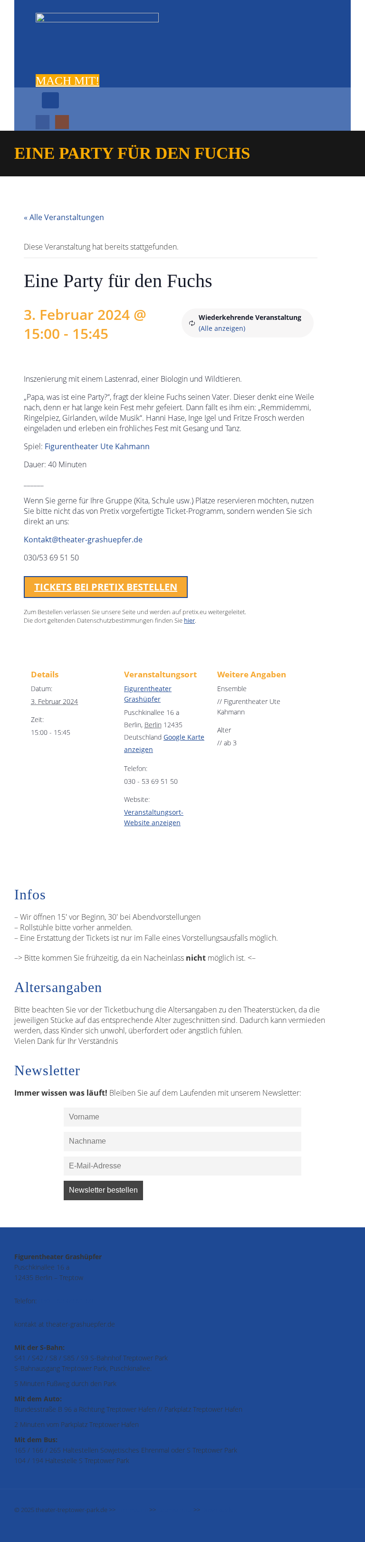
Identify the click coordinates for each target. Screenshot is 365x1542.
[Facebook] (42, 122)
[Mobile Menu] (50, 100)
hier (189, 620)
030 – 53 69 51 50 (65, 1300)
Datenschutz (174, 1509)
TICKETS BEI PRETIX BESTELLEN (105, 586)
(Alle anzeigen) (222, 328)
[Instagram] (62, 122)
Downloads (217, 1509)
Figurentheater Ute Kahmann (97, 446)
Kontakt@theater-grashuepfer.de (83, 539)
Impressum (132, 1509)
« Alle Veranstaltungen (64, 217)
